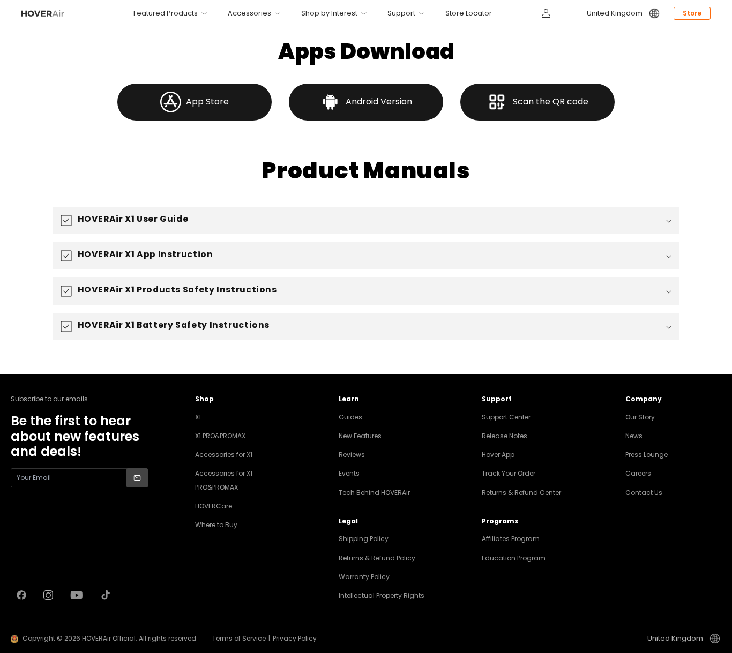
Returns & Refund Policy (377, 557)
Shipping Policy (364, 538)
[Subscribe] (137, 477)
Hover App (498, 454)
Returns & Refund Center (521, 492)
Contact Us (643, 492)
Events (349, 473)
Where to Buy (216, 524)
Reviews (352, 454)
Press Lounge (646, 454)
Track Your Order (508, 473)
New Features (360, 435)
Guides (350, 417)
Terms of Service (239, 638)
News (634, 435)
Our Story (640, 417)
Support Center (506, 417)
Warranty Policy (364, 576)
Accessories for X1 (223, 454)
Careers (638, 473)
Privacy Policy (295, 638)
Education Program (514, 557)
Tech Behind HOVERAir (374, 492)
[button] (366, 220)
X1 (198, 417)
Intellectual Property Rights (381, 595)
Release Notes (504, 435)
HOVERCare (213, 506)
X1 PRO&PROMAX (220, 435)
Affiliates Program (511, 538)
